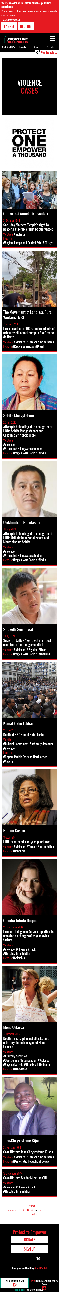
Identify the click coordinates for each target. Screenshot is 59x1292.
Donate (22, 47)
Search (50, 47)
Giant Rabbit (40, 1268)
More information (11, 20)
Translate (51, 52)
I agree (9, 26)
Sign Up (29, 1249)
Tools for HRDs (8, 47)
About (36, 47)
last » (34, 1214)
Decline (25, 26)
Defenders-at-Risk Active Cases (44, 1282)
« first (32, 1205)
